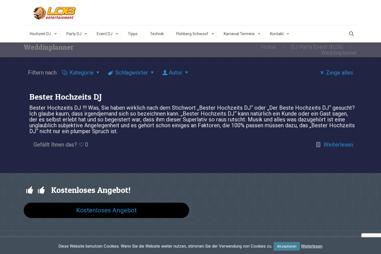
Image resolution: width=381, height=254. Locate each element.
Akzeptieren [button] (286, 246)
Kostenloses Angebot (106, 210)
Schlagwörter (131, 72)
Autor (175, 72)
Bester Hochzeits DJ (65, 97)
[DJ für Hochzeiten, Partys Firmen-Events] (55, 12)
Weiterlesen (338, 144)
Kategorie (81, 72)
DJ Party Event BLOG (317, 47)
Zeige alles (339, 72)
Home (268, 47)
